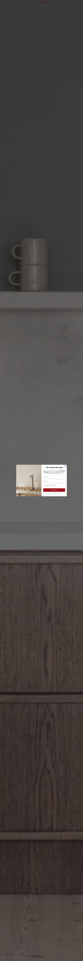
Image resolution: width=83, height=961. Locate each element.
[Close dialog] (65, 466)
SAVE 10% (54, 490)
